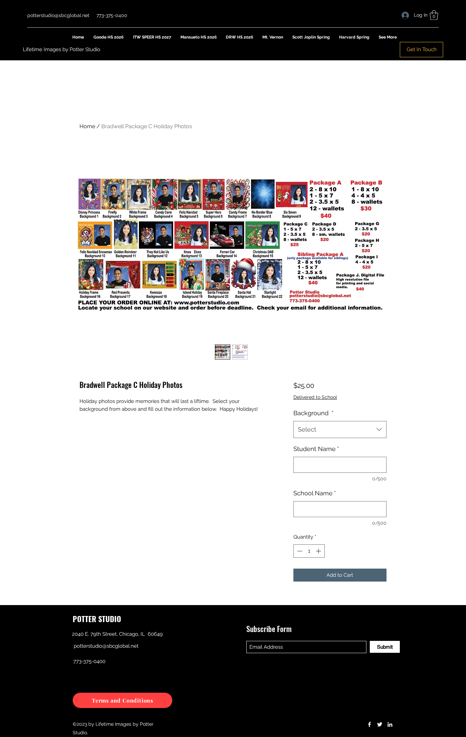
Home (87, 126)
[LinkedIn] (390, 724)
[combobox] (340, 429)
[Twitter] (379, 724)
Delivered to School (315, 397)
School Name (314, 493)
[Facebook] (369, 724)
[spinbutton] (309, 551)
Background (313, 413)
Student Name (316, 448)
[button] (434, 15)
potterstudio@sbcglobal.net (58, 15)
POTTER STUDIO (97, 618)
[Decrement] (299, 551)
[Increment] (319, 551)
